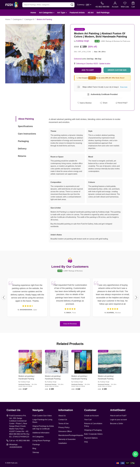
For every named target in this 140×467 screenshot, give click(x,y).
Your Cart (88, 419)
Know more (123, 87)
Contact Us (62, 419)
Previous (4, 297)
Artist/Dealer (118, 410)
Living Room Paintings (41, 441)
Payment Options (91, 438)
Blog (34, 448)
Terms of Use (63, 423)
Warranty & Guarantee (67, 439)
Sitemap (35, 452)
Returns (22, 156)
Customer (90, 410)
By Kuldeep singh (24, 382)
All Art (91, 12)
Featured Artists (77, 12)
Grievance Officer (65, 431)
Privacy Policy (63, 427)
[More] (53, 12)
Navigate (37, 410)
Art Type (61, 12)
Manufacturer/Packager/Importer (70, 435)
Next (136, 297)
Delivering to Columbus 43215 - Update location (93, 63)
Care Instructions (27, 134)
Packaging (23, 141)
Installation (62, 443)
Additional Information (40, 433)
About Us (62, 416)
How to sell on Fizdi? (118, 416)
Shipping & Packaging (93, 430)
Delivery (22, 148)
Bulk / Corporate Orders (93, 434)
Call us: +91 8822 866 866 (19, 441)
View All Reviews (70, 324)
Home (33, 12)
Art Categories (46, 12)
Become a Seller (116, 423)
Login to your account (118, 419)
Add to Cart (88, 70)
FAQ (86, 442)
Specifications (25, 126)
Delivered (78, 59)
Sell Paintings (103, 12)
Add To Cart (33, 395)
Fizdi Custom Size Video (42, 416)
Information (65, 410)
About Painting (26, 119)
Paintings (36, 444)
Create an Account (91, 416)
